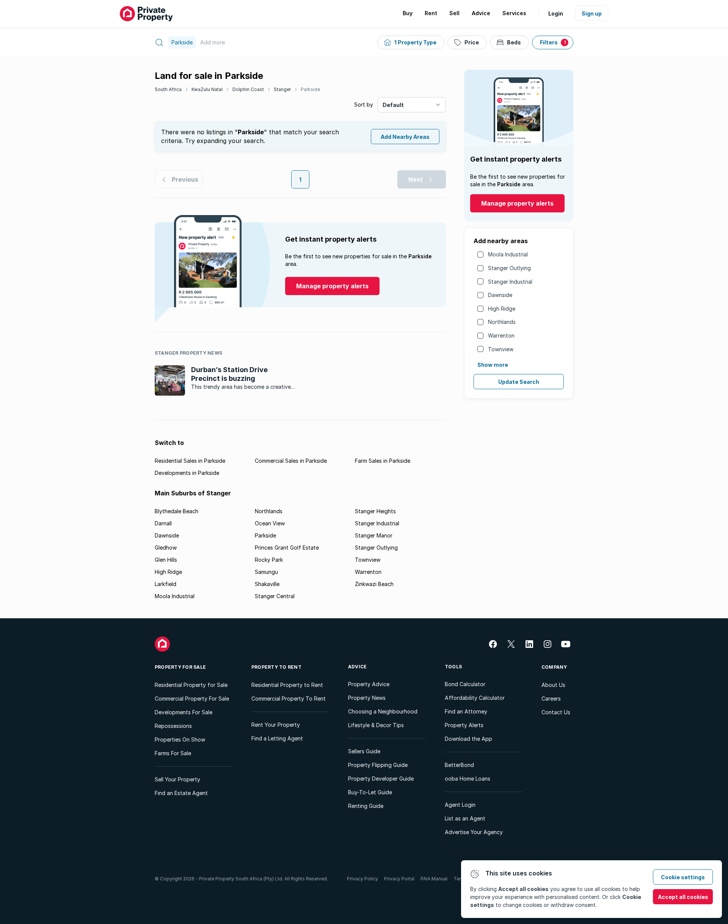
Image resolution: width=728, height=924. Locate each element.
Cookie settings (683, 877)
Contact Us (555, 712)
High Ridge (501, 308)
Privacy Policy (362, 879)
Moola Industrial (508, 254)
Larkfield (165, 584)
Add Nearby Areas (405, 137)
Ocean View (270, 523)
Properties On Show (180, 739)
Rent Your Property (275, 724)
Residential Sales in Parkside (190, 460)
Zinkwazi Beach (374, 584)
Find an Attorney (466, 711)
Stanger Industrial (510, 281)
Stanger (282, 89)
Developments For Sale (183, 712)
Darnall (163, 523)
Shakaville (267, 584)
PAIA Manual (433, 879)
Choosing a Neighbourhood (382, 711)
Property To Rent (276, 667)
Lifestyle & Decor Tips (376, 725)
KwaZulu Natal (207, 89)
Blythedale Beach (176, 511)
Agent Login (460, 804)
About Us (553, 685)
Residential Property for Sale (191, 685)
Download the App (468, 738)
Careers (551, 698)
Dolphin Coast (248, 89)
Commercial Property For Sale (192, 698)
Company (554, 667)
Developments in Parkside (187, 473)
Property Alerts (464, 725)
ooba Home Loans (467, 778)
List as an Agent (465, 818)
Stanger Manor (373, 535)
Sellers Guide (364, 751)
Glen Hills (166, 559)
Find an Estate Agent (181, 793)
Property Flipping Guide (378, 765)
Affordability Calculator (475, 698)
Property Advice (368, 684)
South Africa (168, 89)
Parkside (310, 89)
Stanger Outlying (509, 268)
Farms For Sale (173, 753)
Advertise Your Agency (474, 832)
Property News (367, 698)
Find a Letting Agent (277, 738)
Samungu (266, 572)
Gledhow (166, 547)
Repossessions (173, 726)
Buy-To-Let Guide (370, 792)
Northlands (502, 322)
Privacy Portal (399, 879)
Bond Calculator (465, 684)
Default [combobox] (393, 105)
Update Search (518, 382)
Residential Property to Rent (287, 685)
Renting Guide (365, 806)
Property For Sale (180, 667)
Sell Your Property (177, 779)
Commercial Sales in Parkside (291, 460)
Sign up (592, 13)
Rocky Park (269, 559)
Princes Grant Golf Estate (287, 547)
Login (555, 13)
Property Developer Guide (381, 778)
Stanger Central (275, 596)
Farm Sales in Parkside (382, 460)
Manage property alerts (517, 203)
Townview (500, 349)
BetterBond (459, 765)
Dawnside (500, 295)
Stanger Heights (375, 511)
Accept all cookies (683, 897)
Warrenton (501, 335)
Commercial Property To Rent (288, 698)
